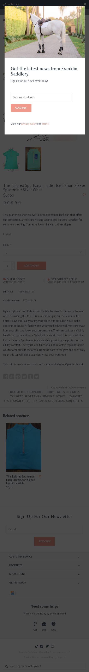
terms (45, 123)
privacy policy (28, 123)
